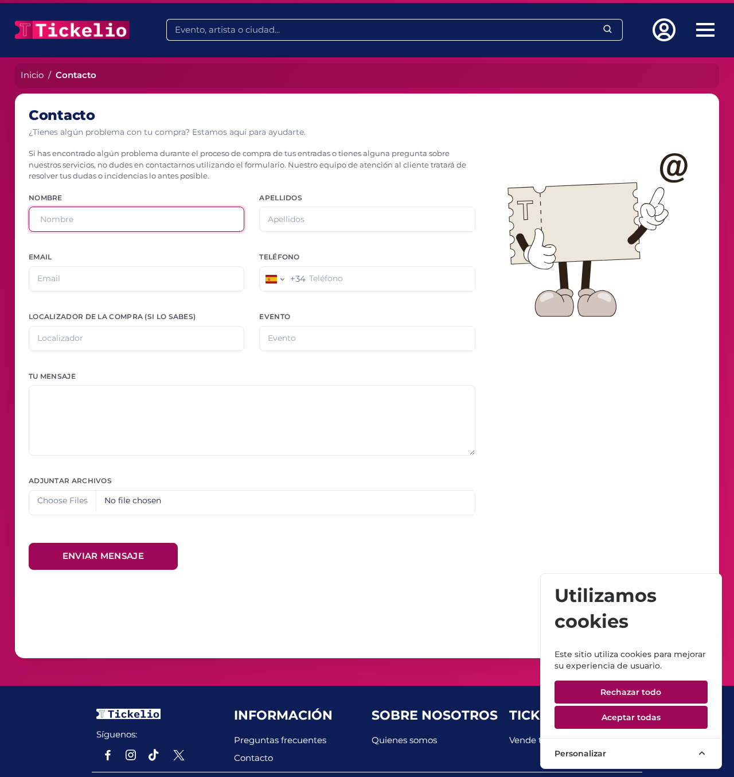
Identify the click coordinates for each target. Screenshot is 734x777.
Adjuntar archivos (70, 481)
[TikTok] (153, 755)
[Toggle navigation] (705, 30)
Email (40, 257)
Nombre (46, 198)
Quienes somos (404, 740)
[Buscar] (608, 29)
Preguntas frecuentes (280, 740)
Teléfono (279, 257)
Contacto (253, 757)
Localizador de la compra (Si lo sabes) (112, 317)
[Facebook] (107, 755)
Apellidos (280, 198)
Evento (274, 317)
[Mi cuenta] (666, 30)
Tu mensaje (52, 376)
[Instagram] (130, 755)
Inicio (32, 74)
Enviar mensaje (103, 555)
